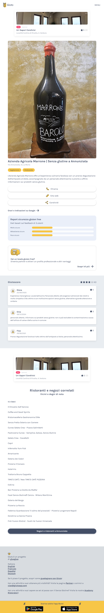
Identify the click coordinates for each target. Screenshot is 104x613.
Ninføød (12, 401)
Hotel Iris (12, 469)
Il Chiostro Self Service (18, 407)
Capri (10, 443)
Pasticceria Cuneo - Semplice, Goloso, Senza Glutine (32, 433)
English (11, 566)
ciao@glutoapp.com (17, 585)
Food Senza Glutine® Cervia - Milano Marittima (30, 495)
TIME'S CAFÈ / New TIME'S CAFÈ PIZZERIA (26, 479)
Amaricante (13, 453)
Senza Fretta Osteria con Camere (23, 422)
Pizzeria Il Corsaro (16, 464)
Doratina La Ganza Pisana (20, 516)
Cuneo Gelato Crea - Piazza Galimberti (25, 427)
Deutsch (12, 573)
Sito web (54, 196)
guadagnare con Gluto (51, 578)
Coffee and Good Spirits (19, 412)
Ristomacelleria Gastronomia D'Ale (24, 417)
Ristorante (28, 170)
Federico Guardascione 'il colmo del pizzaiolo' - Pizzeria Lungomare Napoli (42, 510)
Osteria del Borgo (16, 500)
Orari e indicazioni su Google (21, 210)
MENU (97, 5)
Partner (69, 583)
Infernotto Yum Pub (17, 448)
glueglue (14, 559)
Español (11, 571)
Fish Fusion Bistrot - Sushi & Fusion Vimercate (30, 521)
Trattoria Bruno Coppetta (19, 474)
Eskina (11, 485)
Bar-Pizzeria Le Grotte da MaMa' (22, 490)
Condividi (54, 202)
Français (12, 569)
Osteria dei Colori (16, 459)
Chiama (54, 189)
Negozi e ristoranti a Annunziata (52, 531)
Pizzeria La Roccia (16, 505)
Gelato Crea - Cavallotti (18, 438)
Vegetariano (14, 170)
